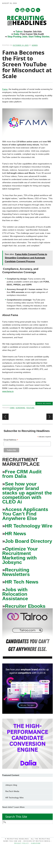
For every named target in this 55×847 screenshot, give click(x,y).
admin (35, 45)
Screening (20, 408)
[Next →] (49, 417)
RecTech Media (12, 791)
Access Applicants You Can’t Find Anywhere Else (25, 514)
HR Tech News (21, 581)
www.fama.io (8, 391)
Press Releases (44, 403)
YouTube (30, 408)
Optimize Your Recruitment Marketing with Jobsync (20, 555)
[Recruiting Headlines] (27, 25)
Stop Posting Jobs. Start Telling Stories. (28, 36)
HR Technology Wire (28, 525)
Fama (4, 89)
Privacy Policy (21, 843)
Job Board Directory (28, 541)
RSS (28, 10)
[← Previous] (5, 417)
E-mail (33, 10)
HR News (15, 533)
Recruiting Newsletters (16, 572)
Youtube (22, 10)
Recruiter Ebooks (25, 606)
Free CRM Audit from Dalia (22, 474)
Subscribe (36, 843)
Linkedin (17, 10)
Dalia (16, 34)
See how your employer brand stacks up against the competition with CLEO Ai (27, 492)
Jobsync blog (11, 785)
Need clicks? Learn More (13, 807)
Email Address (11, 439)
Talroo (19, 31)
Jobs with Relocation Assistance (15, 594)
